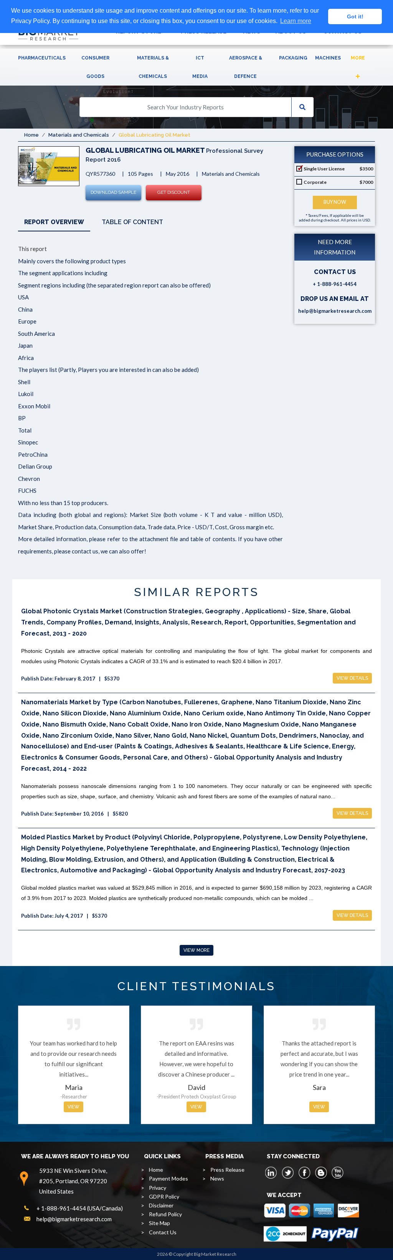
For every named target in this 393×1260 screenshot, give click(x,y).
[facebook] (304, 1172)
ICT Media (200, 67)
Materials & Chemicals (153, 67)
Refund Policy (165, 1214)
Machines (328, 58)
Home (31, 135)
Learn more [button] (295, 21)
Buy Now (335, 202)
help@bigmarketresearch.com (335, 311)
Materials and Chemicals (78, 135)
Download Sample (113, 192)
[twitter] (288, 1172)
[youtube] (337, 1172)
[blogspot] (321, 1172)
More (358, 58)
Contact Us (163, 1232)
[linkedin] (271, 1172)
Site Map (159, 1223)
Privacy (157, 1187)
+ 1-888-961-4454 (335, 284)
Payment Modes (168, 1178)
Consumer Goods (95, 67)
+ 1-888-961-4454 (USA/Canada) (79, 1208)
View (73, 1107)
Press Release (227, 1169)
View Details (352, 678)
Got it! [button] (355, 16)
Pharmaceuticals (42, 58)
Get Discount (173, 192)
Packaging (293, 58)
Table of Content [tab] (132, 222)
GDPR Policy (164, 1196)
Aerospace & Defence (245, 67)
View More (196, 950)
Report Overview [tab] (54, 222)
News (217, 1178)
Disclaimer (161, 1205)
